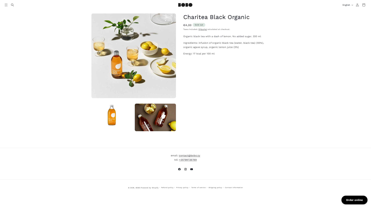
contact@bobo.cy (189, 155)
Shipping (203, 29)
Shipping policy (215, 188)
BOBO (138, 188)
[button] (6, 5)
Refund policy (167, 188)
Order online (354, 199)
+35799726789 (188, 159)
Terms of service (198, 188)
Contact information (234, 188)
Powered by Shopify (150, 188)
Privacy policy (182, 188)
